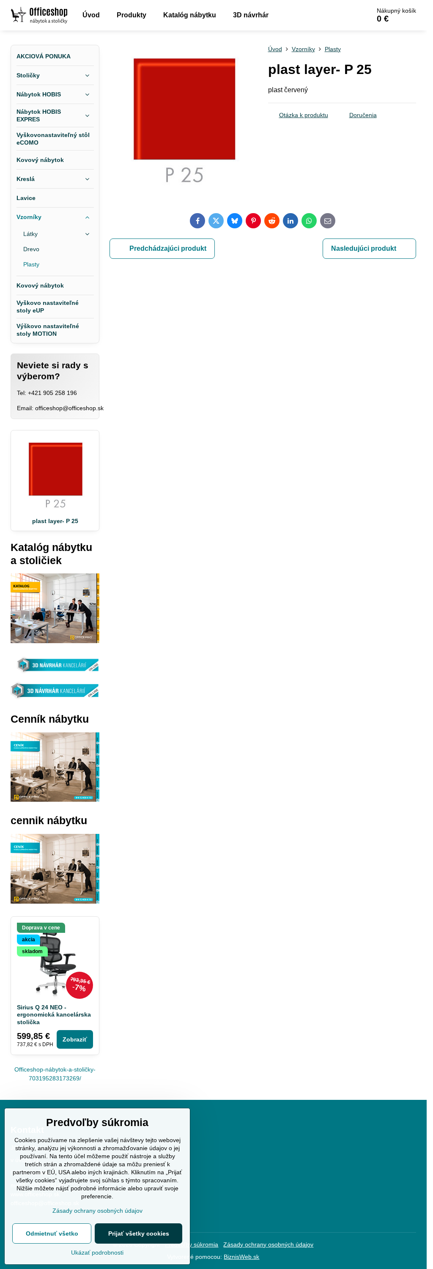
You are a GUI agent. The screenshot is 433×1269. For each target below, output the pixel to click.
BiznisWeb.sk (241, 1256)
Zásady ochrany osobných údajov (268, 1244)
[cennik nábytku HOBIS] (55, 799)
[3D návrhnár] (55, 698)
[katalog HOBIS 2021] (55, 641)
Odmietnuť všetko (52, 1233)
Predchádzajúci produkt (167, 248)
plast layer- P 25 (55, 521)
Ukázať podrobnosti (97, 1252)
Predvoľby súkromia (191, 1244)
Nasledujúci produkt (363, 248)
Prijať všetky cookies (138, 1233)
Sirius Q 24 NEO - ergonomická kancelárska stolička (54, 1014)
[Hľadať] (340, 15)
